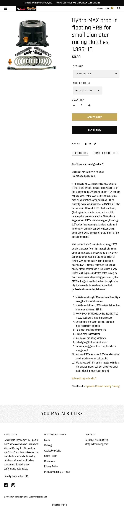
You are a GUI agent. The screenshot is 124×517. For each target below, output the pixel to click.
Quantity (78, 100)
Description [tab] (80, 153)
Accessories (81, 83)
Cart (109, 8)
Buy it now (94, 130)
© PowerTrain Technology (13, 497)
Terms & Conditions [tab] (105, 153)
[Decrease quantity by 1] (74, 105)
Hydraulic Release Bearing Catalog (102, 386)
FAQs (47, 440)
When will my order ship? (84, 378)
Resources (49, 461)
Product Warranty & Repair (57, 471)
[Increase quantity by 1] (89, 105)
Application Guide (52, 450)
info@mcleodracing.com (96, 444)
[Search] (118, 8)
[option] (32, 45)
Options (78, 66)
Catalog (48, 445)
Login (100, 8)
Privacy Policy (51, 466)
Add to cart (94, 117)
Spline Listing (50, 455)
